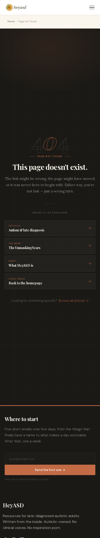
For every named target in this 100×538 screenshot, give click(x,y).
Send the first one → (50, 470)
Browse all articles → (74, 301)
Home (11, 21)
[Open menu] (91, 7)
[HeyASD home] (16, 7)
